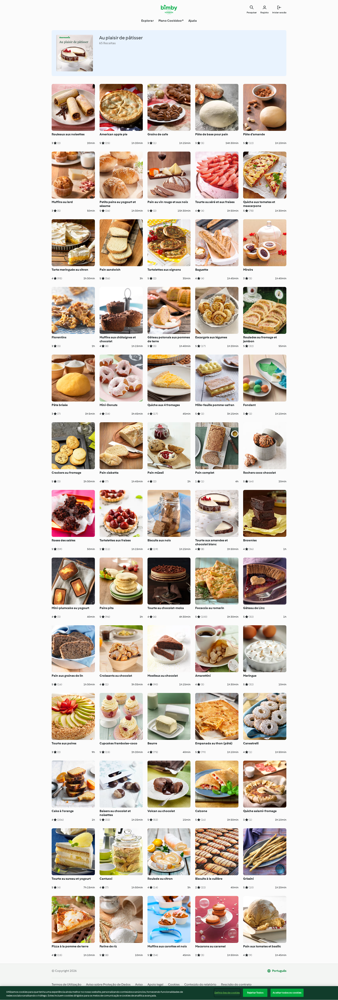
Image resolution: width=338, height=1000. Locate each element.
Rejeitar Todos (255, 992)
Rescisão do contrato (236, 984)
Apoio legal (155, 984)
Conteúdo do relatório (200, 984)
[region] (169, 993)
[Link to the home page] (169, 9)
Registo (264, 12)
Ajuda (192, 20)
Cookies (174, 984)
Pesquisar (252, 12)
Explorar (147, 20)
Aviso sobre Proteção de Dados (108, 984)
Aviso (139, 984)
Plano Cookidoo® (171, 20)
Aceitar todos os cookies (287, 992)
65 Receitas (107, 43)
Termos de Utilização (66, 984)
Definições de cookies (227, 992)
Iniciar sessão (279, 12)
